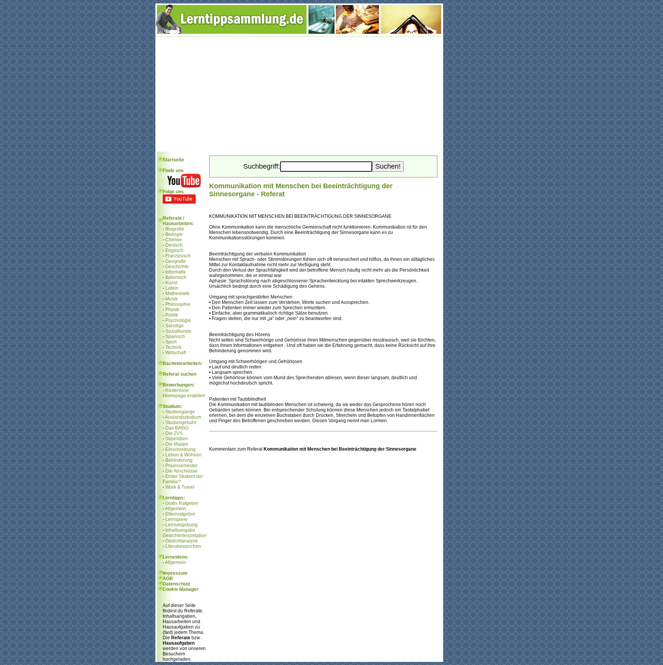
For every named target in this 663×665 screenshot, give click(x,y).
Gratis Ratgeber (181, 503)
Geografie (175, 261)
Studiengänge (180, 412)
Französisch (178, 256)
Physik (172, 309)
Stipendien (176, 438)
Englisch (174, 250)
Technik (173, 347)
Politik (171, 315)
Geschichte (177, 266)
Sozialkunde (178, 331)
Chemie (173, 239)
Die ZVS (174, 433)
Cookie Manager (180, 589)
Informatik (175, 272)
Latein (171, 288)
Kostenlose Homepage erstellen (184, 393)
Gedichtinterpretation (184, 535)
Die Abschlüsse (181, 471)
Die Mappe (176, 444)
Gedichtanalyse (181, 541)
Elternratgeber (180, 514)
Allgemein (175, 508)
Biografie (174, 229)
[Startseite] (299, 32)
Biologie (174, 234)
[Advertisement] (299, 94)
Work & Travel (180, 487)
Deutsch (174, 245)
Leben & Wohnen (183, 455)
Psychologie (178, 320)
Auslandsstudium (183, 417)
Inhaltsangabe (180, 530)
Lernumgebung (181, 524)
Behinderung (179, 460)
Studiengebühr (180, 422)
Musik (171, 299)
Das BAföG (176, 428)
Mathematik (177, 293)
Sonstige (174, 325)
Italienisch (175, 277)
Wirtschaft (175, 352)
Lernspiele (176, 519)
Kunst (171, 282)
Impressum (175, 573)
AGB (168, 578)
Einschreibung (180, 449)
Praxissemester (181, 465)
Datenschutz (176, 584)
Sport (170, 342)
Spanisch (175, 336)
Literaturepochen (183, 546)
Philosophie (177, 304)
